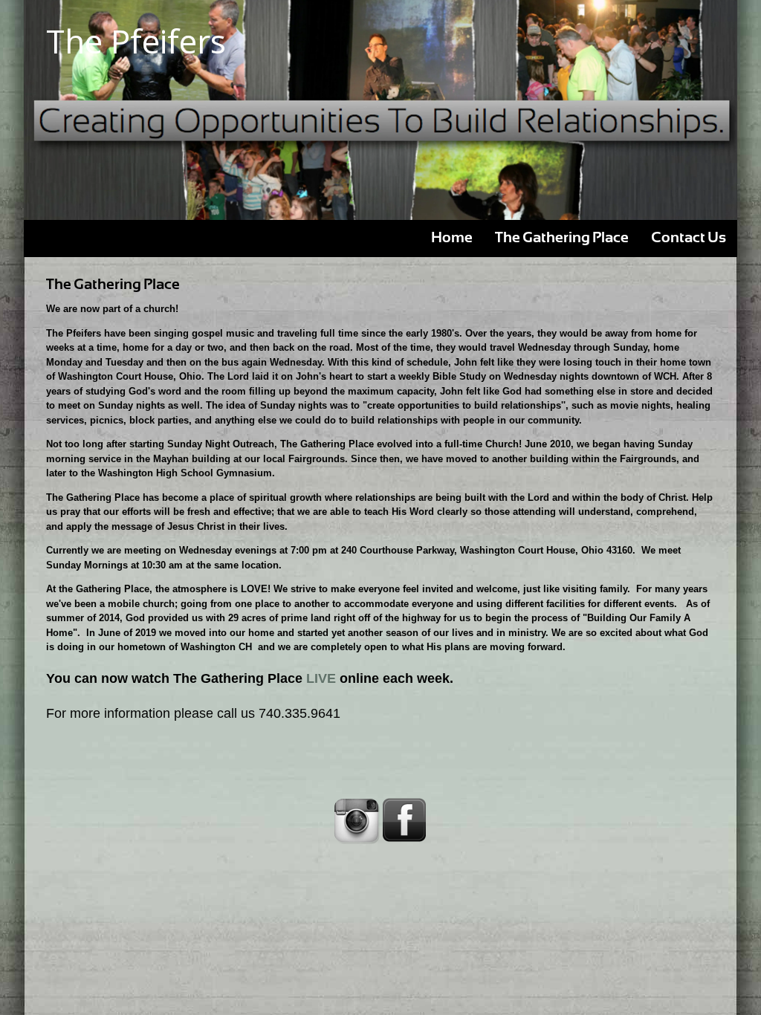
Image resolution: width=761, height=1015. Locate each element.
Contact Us (688, 238)
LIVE (321, 678)
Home (452, 238)
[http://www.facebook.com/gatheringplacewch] (404, 820)
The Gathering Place (562, 238)
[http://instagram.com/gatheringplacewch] (356, 820)
